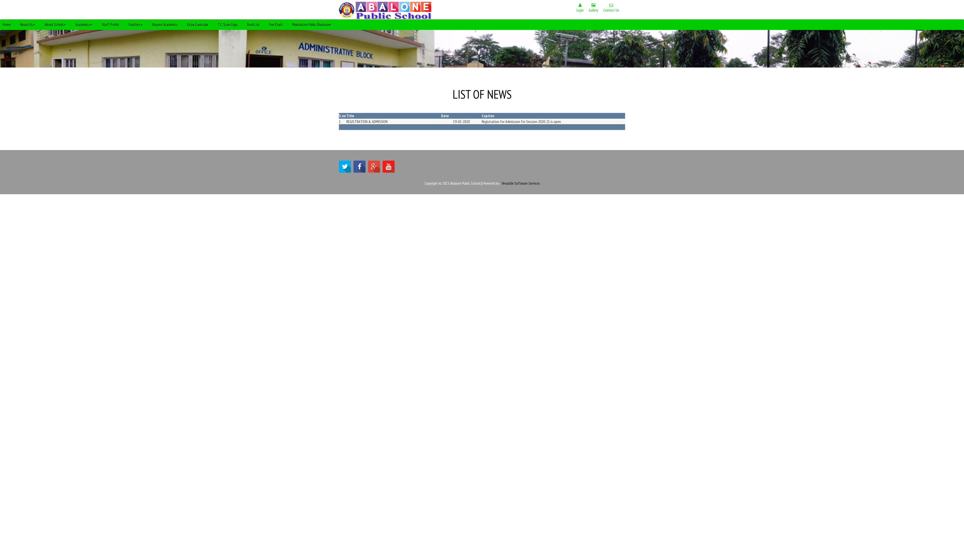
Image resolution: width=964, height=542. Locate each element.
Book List (253, 24)
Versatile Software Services (521, 183)
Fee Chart (276, 24)
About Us (26, 24)
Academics (82, 24)
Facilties (134, 24)
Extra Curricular (197, 24)
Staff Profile (110, 24)
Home (7, 24)
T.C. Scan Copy (227, 24)
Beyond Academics (164, 24)
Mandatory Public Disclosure (311, 24)
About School (54, 24)
